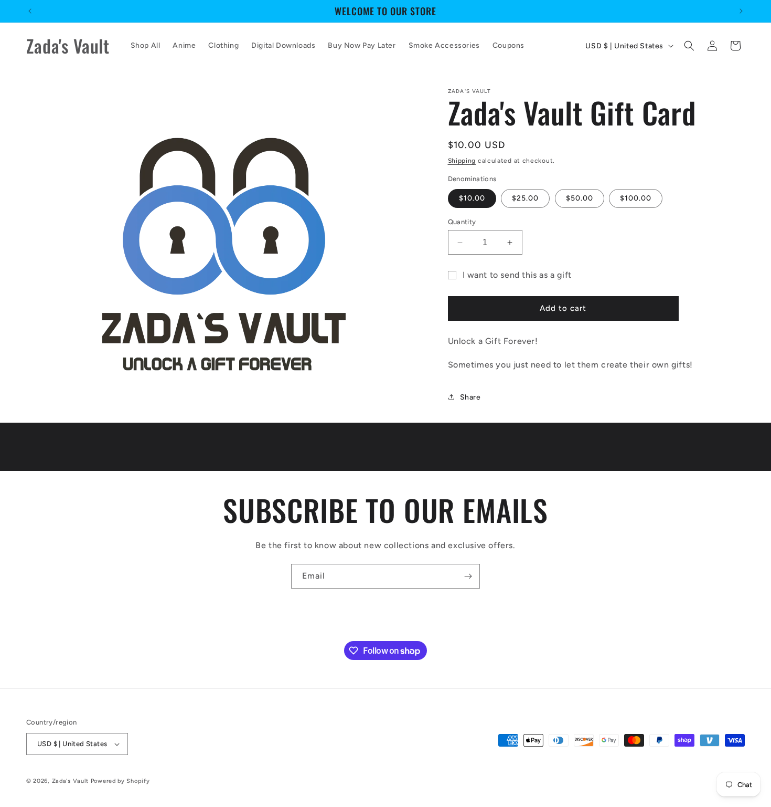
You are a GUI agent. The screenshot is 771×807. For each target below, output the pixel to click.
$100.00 (635, 198)
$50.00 (579, 198)
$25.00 (525, 198)
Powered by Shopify (120, 781)
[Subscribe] (467, 576)
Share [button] (470, 397)
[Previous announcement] (29, 11)
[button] (689, 45)
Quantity (462, 222)
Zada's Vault (71, 781)
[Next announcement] (741, 11)
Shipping (462, 160)
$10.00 (472, 198)
